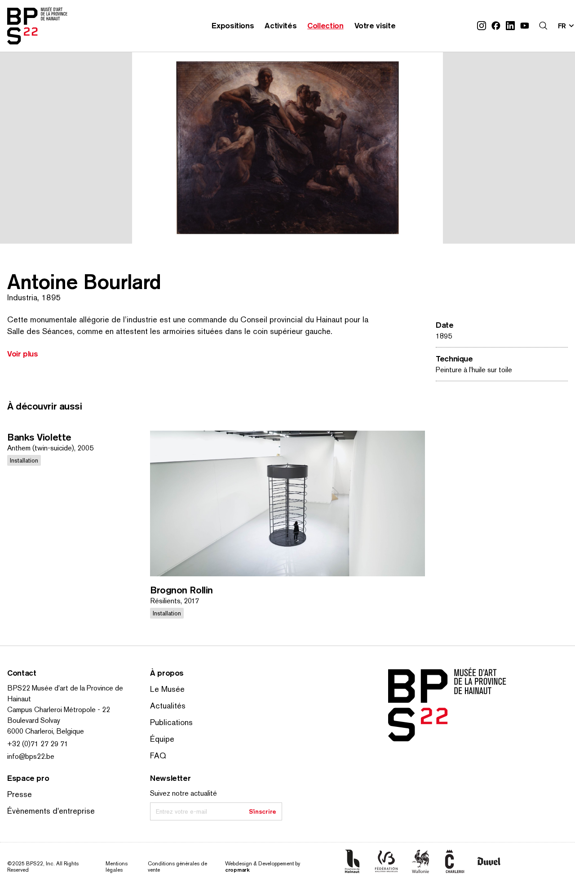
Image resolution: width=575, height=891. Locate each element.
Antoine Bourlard (84, 281)
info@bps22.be (30, 756)
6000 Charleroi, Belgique (45, 731)
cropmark (237, 869)
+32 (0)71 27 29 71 (37, 743)
